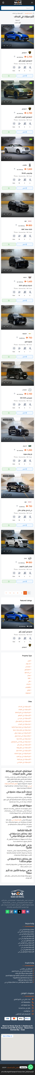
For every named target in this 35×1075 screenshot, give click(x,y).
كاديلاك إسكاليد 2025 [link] (25, 285)
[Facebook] (27, 911)
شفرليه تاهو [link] (28, 341)
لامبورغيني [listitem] (27, 669)
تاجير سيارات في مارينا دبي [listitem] (24, 762)
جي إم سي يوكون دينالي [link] (25, 510)
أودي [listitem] (29, 661)
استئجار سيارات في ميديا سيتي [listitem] (23, 736)
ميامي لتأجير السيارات (13, 1067)
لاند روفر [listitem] (28, 664)
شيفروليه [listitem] (28, 693)
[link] (17, 36)
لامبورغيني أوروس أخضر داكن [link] (23, 117)
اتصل (24, 76)
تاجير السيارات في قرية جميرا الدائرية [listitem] (21, 727)
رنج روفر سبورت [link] (27, 454)
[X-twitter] (19, 911)
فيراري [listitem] (29, 690)
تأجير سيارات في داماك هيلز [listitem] (23, 750)
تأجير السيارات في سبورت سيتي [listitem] (22, 733)
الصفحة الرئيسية (28, 13)
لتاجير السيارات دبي (16, 820)
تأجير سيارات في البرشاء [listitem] (24, 709)
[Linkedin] (15, 911)
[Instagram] (23, 911)
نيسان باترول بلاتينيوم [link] (26, 566)
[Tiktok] (11, 911)
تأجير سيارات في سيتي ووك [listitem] (23, 747)
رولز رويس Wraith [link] (27, 173)
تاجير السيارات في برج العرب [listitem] (23, 756)
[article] (17, 627)
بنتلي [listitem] (29, 681)
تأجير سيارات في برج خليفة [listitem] (24, 759)
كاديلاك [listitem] (28, 684)
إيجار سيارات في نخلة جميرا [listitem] (24, 739)
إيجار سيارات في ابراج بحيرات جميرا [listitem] (22, 730)
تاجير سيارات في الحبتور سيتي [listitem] (23, 721)
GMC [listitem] (29, 678)
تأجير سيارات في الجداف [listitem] (24, 706)
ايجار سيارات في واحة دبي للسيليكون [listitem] (21, 742)
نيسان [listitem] (29, 675)
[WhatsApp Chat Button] (30, 1067)
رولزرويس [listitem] (28, 687)
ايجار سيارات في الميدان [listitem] (24, 724)
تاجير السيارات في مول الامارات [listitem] (22, 753)
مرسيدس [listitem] (28, 666)
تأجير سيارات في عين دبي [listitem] (24, 718)
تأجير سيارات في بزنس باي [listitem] (24, 745)
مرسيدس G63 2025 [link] (26, 397)
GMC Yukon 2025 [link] (26, 229)
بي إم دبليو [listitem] (28, 672)
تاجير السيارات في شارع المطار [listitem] (23, 712)
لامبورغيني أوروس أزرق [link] (25, 60)
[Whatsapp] (7, 911)
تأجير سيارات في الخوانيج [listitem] (24, 715)
